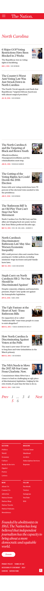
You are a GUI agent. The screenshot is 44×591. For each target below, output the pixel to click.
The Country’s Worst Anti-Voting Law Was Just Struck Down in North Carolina (14, 80)
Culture (5, 461)
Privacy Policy (7, 564)
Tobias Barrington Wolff (21, 327)
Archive (26, 457)
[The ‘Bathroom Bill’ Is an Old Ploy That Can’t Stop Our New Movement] (37, 209)
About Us (5, 486)
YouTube (26, 498)
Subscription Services (31, 461)
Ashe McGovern (18, 266)
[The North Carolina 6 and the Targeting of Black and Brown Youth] (37, 148)
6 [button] (18, 401)
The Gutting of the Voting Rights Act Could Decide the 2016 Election (16, 178)
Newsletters (6, 512)
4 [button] (28, 397)
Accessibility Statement (11, 568)
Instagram (27, 494)
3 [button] (23, 397)
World (4, 453)
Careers (5, 571)
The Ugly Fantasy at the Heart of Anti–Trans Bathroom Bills (15, 310)
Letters (4, 476)
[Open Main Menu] (3, 16)
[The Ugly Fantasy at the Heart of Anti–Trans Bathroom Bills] (37, 311)
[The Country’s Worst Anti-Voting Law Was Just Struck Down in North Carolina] (37, 79)
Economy (5, 457)
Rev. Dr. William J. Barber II (22, 228)
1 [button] (12, 397)
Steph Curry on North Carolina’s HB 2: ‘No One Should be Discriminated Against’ (16, 280)
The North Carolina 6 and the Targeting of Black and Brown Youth (15, 148)
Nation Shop (6, 501)
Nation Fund (14, 571)
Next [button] (38, 397)
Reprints (26, 464)
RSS (24, 501)
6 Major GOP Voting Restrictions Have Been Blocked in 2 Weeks (15, 52)
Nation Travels (7, 505)
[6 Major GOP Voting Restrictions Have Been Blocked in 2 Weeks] (37, 53)
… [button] (17, 397)
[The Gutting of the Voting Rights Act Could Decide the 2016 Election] (37, 177)
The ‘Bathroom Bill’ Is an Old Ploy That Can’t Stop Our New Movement (15, 210)
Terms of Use (19, 564)
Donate (8, 554)
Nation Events (7, 498)
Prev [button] (5, 397)
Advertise (5, 494)
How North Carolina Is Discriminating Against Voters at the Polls (15, 339)
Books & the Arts (8, 464)
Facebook (26, 486)
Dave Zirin (15, 298)
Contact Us (6, 490)
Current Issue (28, 450)
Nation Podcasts (8, 509)
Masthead (27, 453)
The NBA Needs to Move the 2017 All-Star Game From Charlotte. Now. (16, 368)
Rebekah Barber (18, 164)
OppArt (5, 468)
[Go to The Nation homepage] (22, 16)
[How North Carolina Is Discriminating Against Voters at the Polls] (37, 340)
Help (23, 568)
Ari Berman (15, 66)
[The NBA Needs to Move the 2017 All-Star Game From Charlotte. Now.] (37, 369)
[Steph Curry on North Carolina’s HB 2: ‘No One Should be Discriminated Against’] (37, 279)
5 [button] (12, 401)
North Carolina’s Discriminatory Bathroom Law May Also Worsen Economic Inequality (16, 244)
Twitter (26, 490)
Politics (5, 450)
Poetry (4, 472)
